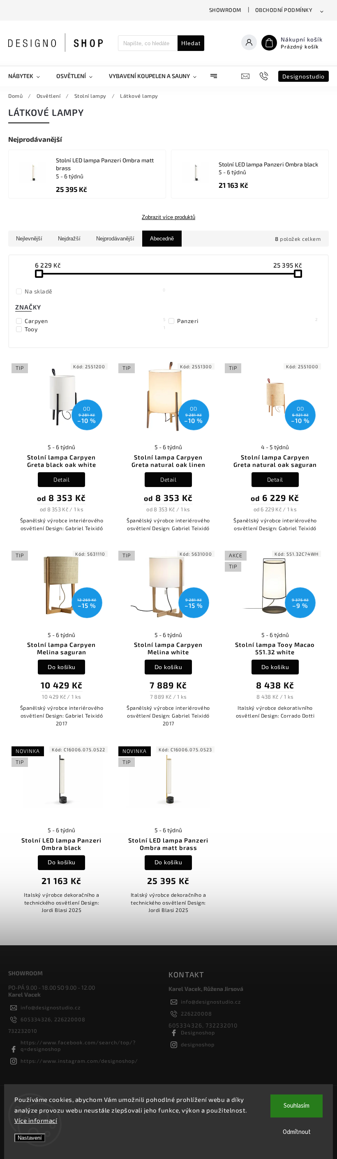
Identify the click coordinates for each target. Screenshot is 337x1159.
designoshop (198, 1044)
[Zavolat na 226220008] (265, 76)
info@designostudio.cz (51, 1007)
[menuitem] (28, 76)
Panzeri (247, 320)
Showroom (225, 10)
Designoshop (198, 1032)
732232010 (22, 1030)
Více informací (35, 1120)
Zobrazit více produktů (168, 217)
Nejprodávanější (115, 238)
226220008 (196, 1013)
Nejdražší (69, 238)
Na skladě (95, 291)
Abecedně (162, 238)
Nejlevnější (29, 238)
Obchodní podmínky (284, 10)
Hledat (191, 43)
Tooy (95, 328)
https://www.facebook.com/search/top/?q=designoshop (78, 1045)
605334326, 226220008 (53, 1019)
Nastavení (30, 1138)
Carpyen (95, 320)
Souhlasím (296, 1105)
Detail (61, 479)
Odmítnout (297, 1132)
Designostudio (303, 76)
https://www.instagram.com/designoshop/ (79, 1060)
